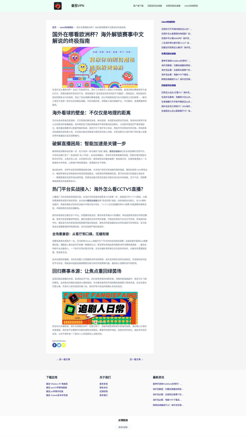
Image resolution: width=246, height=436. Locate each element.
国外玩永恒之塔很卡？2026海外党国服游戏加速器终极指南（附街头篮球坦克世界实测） (176, 106)
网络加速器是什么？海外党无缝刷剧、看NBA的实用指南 (176, 79)
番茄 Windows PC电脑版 (57, 384)
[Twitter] (59, 345)
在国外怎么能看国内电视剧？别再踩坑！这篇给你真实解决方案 (176, 34)
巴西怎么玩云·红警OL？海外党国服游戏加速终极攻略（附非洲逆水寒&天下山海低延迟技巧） (176, 92)
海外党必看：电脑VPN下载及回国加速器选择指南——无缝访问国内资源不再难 (176, 75)
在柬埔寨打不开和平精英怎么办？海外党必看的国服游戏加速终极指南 (176, 102)
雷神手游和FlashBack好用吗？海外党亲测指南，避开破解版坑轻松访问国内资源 (176, 61)
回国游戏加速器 (155, 6)
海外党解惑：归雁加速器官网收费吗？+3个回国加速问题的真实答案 (176, 65)
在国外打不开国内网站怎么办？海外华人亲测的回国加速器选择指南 (176, 29)
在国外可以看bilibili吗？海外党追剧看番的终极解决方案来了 (176, 38)
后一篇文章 (136, 359)
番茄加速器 (123, 427)
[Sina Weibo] (63, 345)
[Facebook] (54, 345)
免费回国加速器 (173, 6)
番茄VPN (77, 5)
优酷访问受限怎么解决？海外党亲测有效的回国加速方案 (176, 47)
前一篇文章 (63, 359)
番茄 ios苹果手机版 (54, 391)
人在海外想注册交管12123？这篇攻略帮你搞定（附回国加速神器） (176, 43)
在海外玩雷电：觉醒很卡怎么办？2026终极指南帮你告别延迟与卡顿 (176, 97)
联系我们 (104, 395)
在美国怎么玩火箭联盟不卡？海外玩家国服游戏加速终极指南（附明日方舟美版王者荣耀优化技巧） (176, 111)
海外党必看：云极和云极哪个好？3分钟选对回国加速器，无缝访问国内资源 (176, 70)
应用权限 (104, 391)
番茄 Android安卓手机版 (57, 395)
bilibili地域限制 (191, 6)
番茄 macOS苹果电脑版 (56, 388)
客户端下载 (138, 6)
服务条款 (104, 384)
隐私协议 (104, 388)
